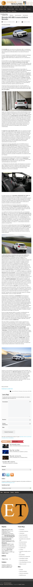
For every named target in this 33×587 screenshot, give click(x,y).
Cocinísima (21, 529)
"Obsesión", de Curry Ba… (15, 456)
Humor (7, 540)
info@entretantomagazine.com (8, 482)
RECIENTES (4, 441)
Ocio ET (5, 6)
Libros (3, 541)
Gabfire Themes (21, 584)
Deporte (3, 534)
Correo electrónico (4, 424)
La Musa (21, 549)
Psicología (9, 548)
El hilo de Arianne (23, 542)
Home (2, 6)
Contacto (12, 492)
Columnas (21, 9)
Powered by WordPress (8, 584)
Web (3, 427)
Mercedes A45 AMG (27, 391)
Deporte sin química (23, 537)
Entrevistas (14, 11)
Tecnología (10, 550)
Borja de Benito (15, 391)
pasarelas (9, 546)
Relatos (3, 550)
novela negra (9, 545)
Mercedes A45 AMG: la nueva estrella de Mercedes (15, 18)
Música (9, 11)
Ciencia (28, 9)
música (4, 545)
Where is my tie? (22, 564)
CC (19, 21)
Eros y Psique (3, 9)
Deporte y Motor (10, 9)
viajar (3, 553)
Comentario (4, 401)
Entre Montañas (22, 544)
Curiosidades (10, 533)
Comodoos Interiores (23, 531)
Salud (6, 550)
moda (12, 544)
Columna (4, 532)
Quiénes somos (6, 492)
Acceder (21, 569)
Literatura (8, 541)
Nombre (4, 419)
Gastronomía (16, 6)
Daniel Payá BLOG (23, 535)
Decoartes (11, 6)
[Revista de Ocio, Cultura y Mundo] (16, 3)
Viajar (25, 6)
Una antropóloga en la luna (25, 562)
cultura (8, 532)
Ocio (13, 545)
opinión (3, 546)
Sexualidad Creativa (23, 558)
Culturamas (5, 533)
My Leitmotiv (22, 554)
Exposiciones (5, 537)
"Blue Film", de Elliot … (15, 450)
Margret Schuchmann (6, 543)
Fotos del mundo (22, 545)
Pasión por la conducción (24, 556)
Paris (6, 546)
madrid (13, 541)
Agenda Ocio (5, 15)
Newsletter (17, 492)
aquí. (11, 567)
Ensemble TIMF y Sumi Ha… (9, 462)
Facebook (4, 475)
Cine (25, 9)
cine (7, 531)
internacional (11, 540)
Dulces (3, 536)
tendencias (4, 552)
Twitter (8, 475)
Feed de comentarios (23, 573)
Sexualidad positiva (23, 560)
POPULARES (15, 441)
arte (12, 529)
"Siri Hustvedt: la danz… (15, 444)
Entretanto (25, 15)
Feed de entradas (23, 571)
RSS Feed (12, 475)
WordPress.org (22, 575)
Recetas (11, 15)
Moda (21, 6)
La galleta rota (22, 547)
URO (11, 552)
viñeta (6, 553)
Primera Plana (4, 11)
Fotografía (10, 537)
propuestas (4, 548)
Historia (4, 540)
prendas (13, 546)
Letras (16, 9)
